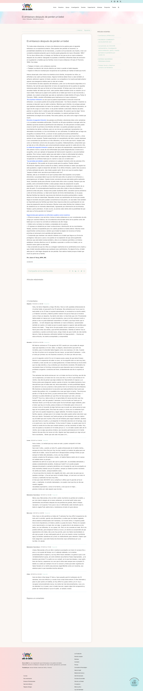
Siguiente (87, 30)
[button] (118, 7)
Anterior (80, 30)
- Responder (46, 303)
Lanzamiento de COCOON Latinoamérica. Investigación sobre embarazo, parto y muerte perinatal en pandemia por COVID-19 (108, 50)
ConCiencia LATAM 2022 (106, 35)
